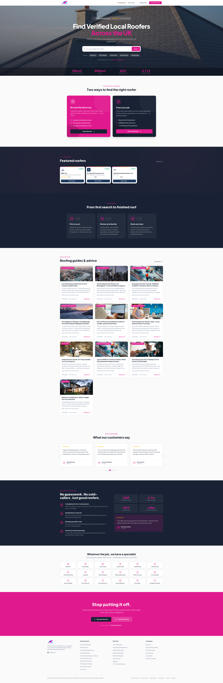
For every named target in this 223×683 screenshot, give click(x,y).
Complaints (149, 656)
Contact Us (83, 669)
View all (158, 161)
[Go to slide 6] (115, 470)
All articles (158, 261)
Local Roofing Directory (87, 650)
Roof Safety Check (85, 666)
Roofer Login (116, 658)
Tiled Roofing (135, 55)
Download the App (120, 664)
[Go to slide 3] (110, 470)
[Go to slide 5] (113, 470)
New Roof (93, 55)
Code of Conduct (151, 658)
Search (136, 49)
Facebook (52, 652)
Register (115, 661)
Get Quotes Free (155, 2)
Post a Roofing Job (85, 644)
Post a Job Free (133, 131)
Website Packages (118, 656)
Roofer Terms (144, 678)
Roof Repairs (103, 55)
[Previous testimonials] (60, 455)
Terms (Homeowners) (152, 647)
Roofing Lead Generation (120, 647)
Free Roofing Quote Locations (89, 656)
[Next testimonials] (163, 455)
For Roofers (143, 2)
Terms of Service (135, 678)
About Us (148, 644)
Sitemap (173, 678)
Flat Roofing (113, 55)
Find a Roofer (122, 2)
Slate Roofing (124, 55)
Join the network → (116, 625)
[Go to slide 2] (107, 470)
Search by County (87, 658)
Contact (167, 678)
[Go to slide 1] (106, 470)
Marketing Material (118, 653)
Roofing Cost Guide (86, 661)
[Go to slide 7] (116, 470)
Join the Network (117, 644)
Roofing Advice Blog (86, 664)
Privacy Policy (150, 653)
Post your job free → (119, 59)
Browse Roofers (102, 619)
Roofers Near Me (85, 653)
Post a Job (131, 2)
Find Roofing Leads (118, 650)
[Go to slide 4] (112, 470)
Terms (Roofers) (150, 650)
